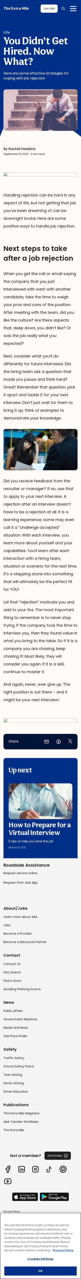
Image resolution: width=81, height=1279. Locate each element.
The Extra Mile (16, 9)
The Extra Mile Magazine (21, 1113)
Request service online (20, 873)
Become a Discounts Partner (25, 942)
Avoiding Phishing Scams (22, 989)
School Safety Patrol (18, 1066)
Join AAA (49, 8)
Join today (54, 1156)
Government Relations (20, 1019)
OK (40, 1271)
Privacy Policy (11, 1211)
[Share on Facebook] (58, 741)
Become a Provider (17, 933)
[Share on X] (70, 741)
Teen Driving (12, 1075)
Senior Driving (13, 1083)
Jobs (6, 925)
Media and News (15, 1027)
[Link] (7, 1169)
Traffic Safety (13, 1058)
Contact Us (12, 964)
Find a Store (12, 981)
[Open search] (63, 8)
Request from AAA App (20, 882)
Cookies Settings (40, 1259)
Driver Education (15, 1091)
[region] (40, 1246)
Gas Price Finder (15, 1036)
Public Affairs (13, 1011)
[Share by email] (46, 741)
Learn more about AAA (20, 917)
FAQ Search (12, 972)
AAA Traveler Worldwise (20, 1122)
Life (6, 32)
